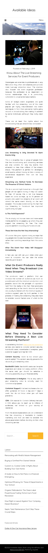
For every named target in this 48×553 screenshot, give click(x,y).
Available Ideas (23, 10)
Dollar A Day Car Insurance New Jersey (21, 528)
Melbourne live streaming (33, 344)
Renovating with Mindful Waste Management (23, 455)
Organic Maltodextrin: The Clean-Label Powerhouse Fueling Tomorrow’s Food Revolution (20, 493)
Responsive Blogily (17, 550)
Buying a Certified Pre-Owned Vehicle (20, 460)
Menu (41, 20)
